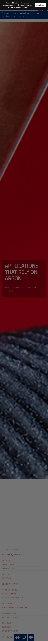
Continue (40, 5)
